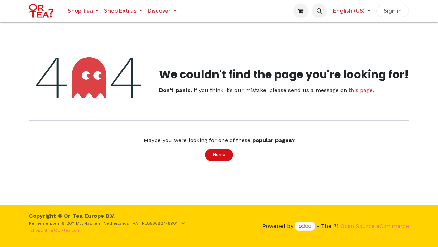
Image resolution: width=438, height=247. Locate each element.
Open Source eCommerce (374, 226)
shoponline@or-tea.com (55, 230)
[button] (319, 10)
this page (361, 90)
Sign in (393, 11)
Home (219, 154)
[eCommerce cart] (300, 10)
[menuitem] (83, 11)
